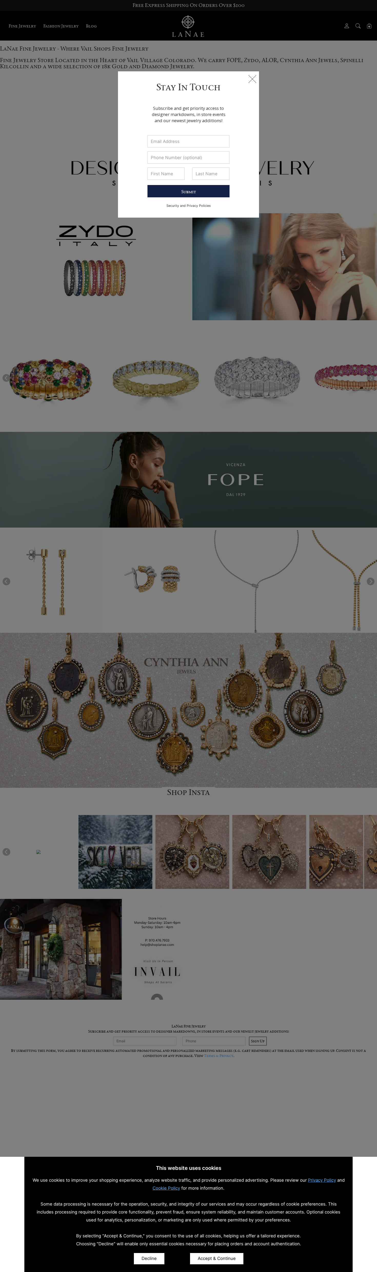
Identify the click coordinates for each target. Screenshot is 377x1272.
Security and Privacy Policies (188, 206)
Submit (188, 191)
